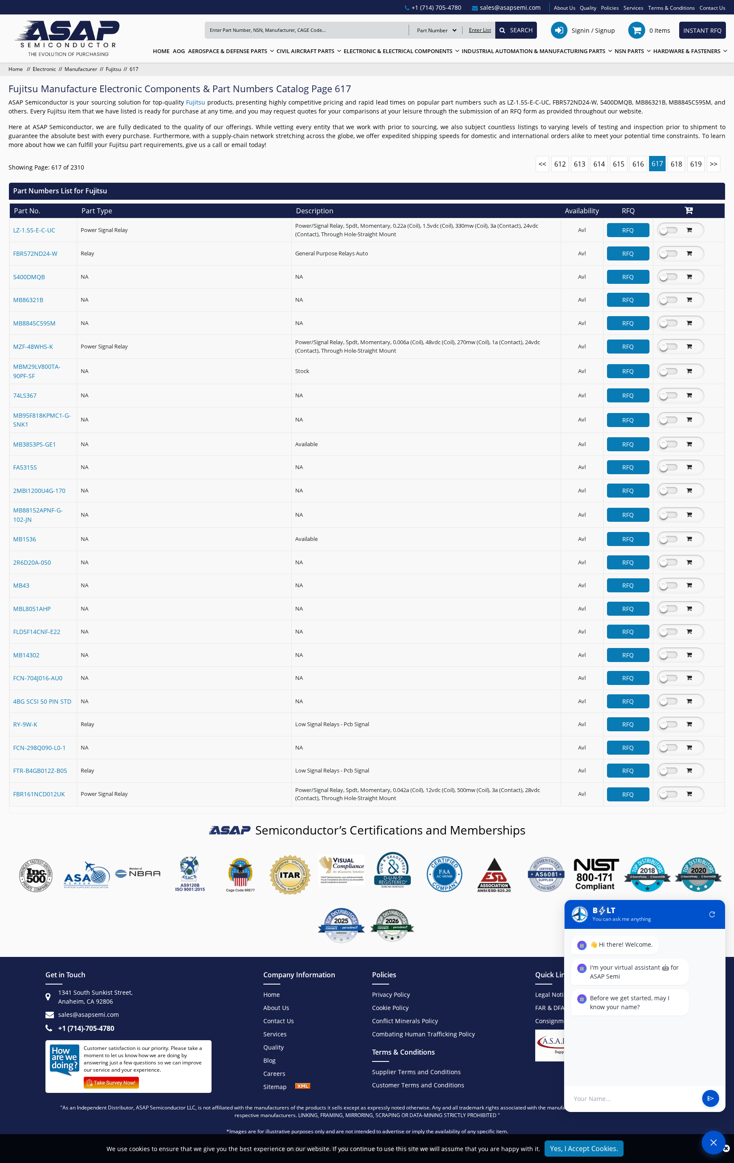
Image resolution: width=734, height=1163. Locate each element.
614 (599, 164)
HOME (161, 51)
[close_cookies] (726, 1148)
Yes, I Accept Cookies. (584, 1148)
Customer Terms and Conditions (418, 1085)
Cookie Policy (390, 1008)
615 (618, 164)
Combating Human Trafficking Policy (423, 1034)
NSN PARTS (629, 51)
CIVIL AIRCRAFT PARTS (305, 51)
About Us (565, 7)
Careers (274, 1074)
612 (560, 164)
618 (676, 164)
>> (713, 164)
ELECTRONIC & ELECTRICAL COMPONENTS (398, 51)
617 (657, 163)
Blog (269, 1060)
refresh (712, 914)
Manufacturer (81, 69)
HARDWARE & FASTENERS (686, 51)
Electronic (44, 69)
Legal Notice (552, 994)
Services (634, 7)
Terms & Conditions (671, 7)
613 (579, 164)
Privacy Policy (391, 994)
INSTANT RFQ (702, 30)
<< (542, 164)
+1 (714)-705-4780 (86, 1028)
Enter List (480, 30)
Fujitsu (113, 69)
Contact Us (713, 7)
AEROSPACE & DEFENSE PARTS (227, 51)
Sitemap (279, 1087)
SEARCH (519, 30)
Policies (610, 7)
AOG (179, 51)
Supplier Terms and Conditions (416, 1072)
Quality (588, 7)
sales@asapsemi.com (88, 1014)
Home (16, 69)
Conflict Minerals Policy (405, 1021)
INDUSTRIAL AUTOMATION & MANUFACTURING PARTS (533, 51)
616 (638, 164)
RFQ (628, 230)
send (710, 1099)
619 (696, 164)
